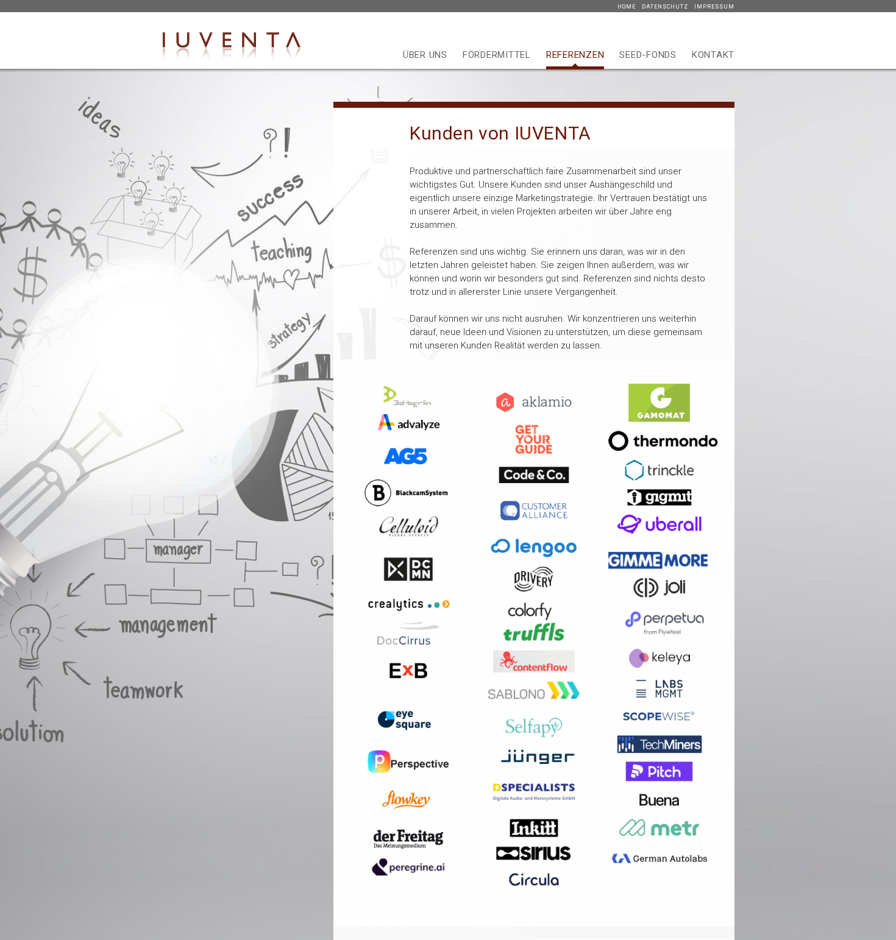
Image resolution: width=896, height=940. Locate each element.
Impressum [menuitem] (714, 7)
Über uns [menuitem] (425, 54)
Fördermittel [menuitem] (497, 54)
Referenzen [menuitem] (575, 54)
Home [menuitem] (626, 7)
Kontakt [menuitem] (713, 54)
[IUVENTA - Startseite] (232, 61)
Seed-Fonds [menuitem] (648, 54)
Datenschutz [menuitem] (665, 7)
